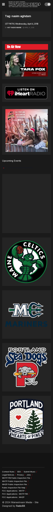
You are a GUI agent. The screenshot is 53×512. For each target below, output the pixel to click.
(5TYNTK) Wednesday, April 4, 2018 (21, 23)
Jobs (29, 475)
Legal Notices (8, 475)
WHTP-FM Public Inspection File (16, 478)
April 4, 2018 (29, 27)
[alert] (26, 167)
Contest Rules (8, 471)
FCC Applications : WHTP (13, 491)
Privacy (20, 475)
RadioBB (20, 505)
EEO (19, 471)
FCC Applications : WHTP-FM (15, 494)
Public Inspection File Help (13, 487)
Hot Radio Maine (14, 27)
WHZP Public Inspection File (14, 484)
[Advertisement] (26, 203)
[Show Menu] (3, 4)
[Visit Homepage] (24, 4)
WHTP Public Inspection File (14, 481)
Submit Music (29, 471)
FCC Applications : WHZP (13, 497)
